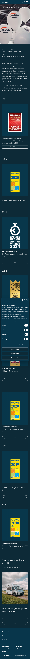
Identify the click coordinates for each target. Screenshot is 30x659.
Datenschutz (5, 646)
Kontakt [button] (4, 640)
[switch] (26, 330)
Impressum (19, 646)
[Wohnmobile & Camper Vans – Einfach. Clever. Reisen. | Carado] (5, 2)
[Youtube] (7, 655)
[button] (24, 2)
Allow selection (15, 353)
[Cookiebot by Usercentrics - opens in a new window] (22, 300)
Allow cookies (15, 349)
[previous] (3, 262)
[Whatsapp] (9, 655)
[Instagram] (4, 655)
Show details (22, 344)
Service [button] (4, 636)
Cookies (4, 651)
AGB (17, 649)
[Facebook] (2, 655)
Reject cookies (15, 357)
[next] (26, 262)
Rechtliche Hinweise (7, 649)
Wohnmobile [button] (6, 632)
